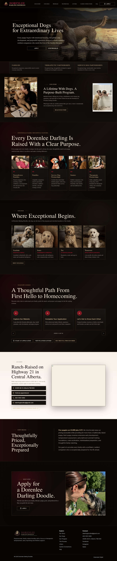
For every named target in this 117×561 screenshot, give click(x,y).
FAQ (97, 4)
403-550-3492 (87, 536)
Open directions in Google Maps (24, 408)
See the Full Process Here (65, 341)
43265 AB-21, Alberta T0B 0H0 (92, 539)
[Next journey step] (103, 333)
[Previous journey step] (13, 333)
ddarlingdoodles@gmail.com (91, 533)
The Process (65, 4)
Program (55, 4)
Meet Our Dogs (18, 263)
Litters (74, 4)
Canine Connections (86, 4)
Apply (108, 4)
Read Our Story (61, 110)
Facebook (86, 541)
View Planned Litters (43, 341)
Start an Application (23, 341)
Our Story (37, 4)
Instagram (86, 544)
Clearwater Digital (98, 557)
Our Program (53, 48)
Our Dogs (46, 4)
